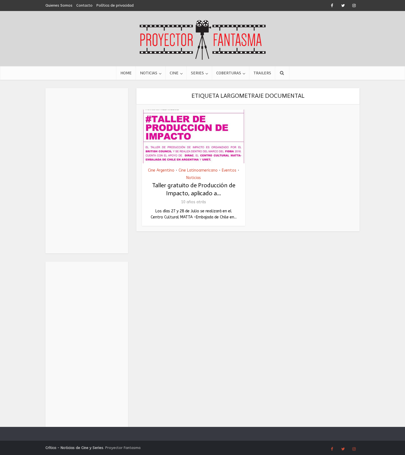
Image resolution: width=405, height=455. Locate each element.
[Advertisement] (86, 170)
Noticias (148, 73)
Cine (174, 73)
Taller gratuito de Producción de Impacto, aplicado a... (193, 189)
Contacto (84, 5)
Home (126, 73)
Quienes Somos (58, 5)
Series (197, 73)
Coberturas (228, 73)
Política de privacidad (115, 5)
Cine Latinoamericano (198, 170)
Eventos (229, 170)
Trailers (262, 73)
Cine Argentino (161, 170)
